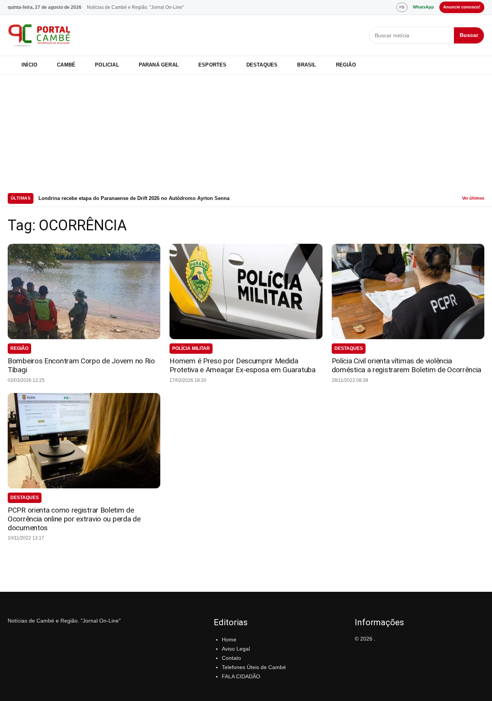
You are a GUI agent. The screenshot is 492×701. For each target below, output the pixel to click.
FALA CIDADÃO (241, 676)
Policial (107, 65)
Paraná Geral (159, 65)
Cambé (66, 65)
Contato (231, 658)
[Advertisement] (246, 132)
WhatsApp (423, 7)
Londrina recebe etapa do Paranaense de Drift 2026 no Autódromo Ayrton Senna (133, 198)
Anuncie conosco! (461, 7)
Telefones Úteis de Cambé (254, 667)
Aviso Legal (236, 649)
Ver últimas (473, 198)
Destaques (262, 65)
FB (401, 7)
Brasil (306, 65)
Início (29, 65)
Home (229, 639)
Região (346, 65)
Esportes (212, 65)
